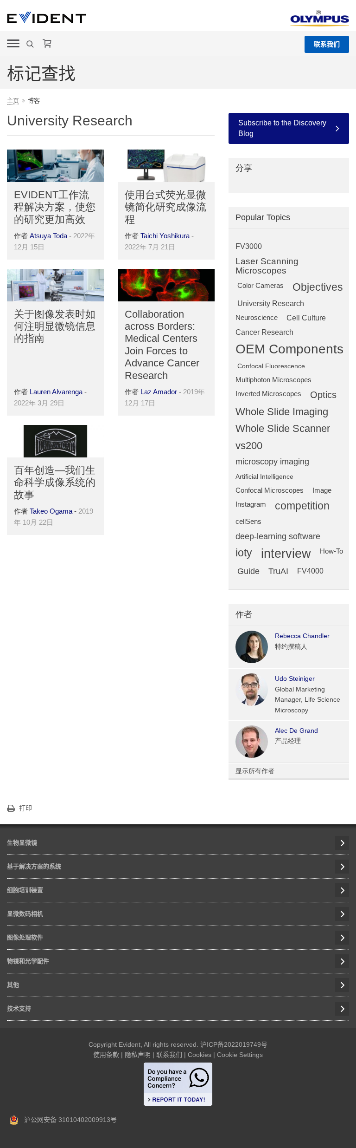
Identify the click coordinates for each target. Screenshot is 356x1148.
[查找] (31, 44)
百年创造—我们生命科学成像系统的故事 (54, 482)
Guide (248, 571)
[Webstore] (47, 43)
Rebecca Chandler (302, 635)
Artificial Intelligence (264, 476)
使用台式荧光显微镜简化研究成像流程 (165, 207)
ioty (243, 553)
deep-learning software (277, 536)
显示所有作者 (254, 771)
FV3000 (248, 246)
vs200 (248, 446)
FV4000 (310, 570)
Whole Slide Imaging (281, 412)
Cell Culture (306, 317)
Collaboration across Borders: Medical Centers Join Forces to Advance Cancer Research (162, 344)
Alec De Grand (296, 730)
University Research (270, 303)
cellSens (248, 521)
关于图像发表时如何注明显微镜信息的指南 (54, 326)
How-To (331, 551)
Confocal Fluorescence (271, 366)
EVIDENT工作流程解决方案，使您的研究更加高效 (54, 207)
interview (286, 554)
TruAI (278, 571)
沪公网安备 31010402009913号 (68, 1119)
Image (321, 490)
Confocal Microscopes (269, 490)
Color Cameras (260, 285)
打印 (25, 808)
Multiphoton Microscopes (273, 379)
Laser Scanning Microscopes (267, 266)
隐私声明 (138, 1054)
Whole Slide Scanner (282, 429)
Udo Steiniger (295, 678)
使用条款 (106, 1054)
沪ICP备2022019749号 (233, 1044)
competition (302, 506)
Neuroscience (256, 317)
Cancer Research (264, 332)
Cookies (199, 1054)
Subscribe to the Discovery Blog (282, 128)
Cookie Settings (240, 1054)
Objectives (317, 287)
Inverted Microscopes (268, 393)
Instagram (250, 504)
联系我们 (327, 44)
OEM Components (289, 349)
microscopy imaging (272, 461)
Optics (323, 394)
